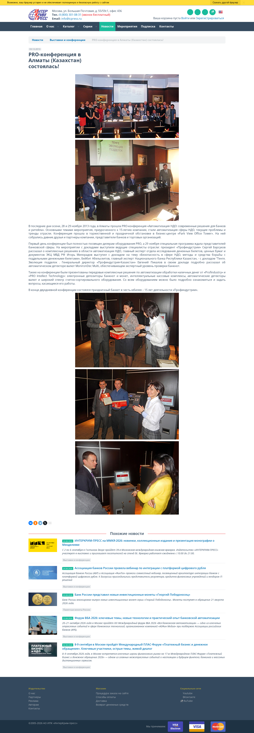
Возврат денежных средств (112, 704)
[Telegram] (40, 523)
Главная (36, 26)
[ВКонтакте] (31, 523)
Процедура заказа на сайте (112, 693)
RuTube (188, 700)
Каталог (69, 26)
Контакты (166, 26)
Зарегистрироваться (210, 18)
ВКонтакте (189, 697)
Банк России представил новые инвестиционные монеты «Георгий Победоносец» (132, 595)
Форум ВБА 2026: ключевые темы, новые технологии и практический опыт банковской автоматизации (147, 618)
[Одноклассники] (35, 523)
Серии (88, 26)
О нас (50, 26)
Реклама (33, 700)
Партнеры (35, 697)
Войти (185, 18)
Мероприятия (127, 26)
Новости (107, 26)
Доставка (101, 700)
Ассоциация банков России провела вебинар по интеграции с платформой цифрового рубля (140, 568)
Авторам (34, 704)
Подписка (148, 26)
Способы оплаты (106, 697)
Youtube (187, 693)
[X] (45, 523)
